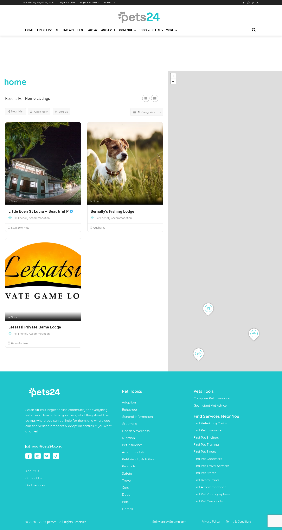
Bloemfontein (19, 343)
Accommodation (134, 452)
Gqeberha (99, 227)
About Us (32, 471)
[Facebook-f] (28, 456)
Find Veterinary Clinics (210, 423)
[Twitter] (47, 456)
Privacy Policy (211, 521)
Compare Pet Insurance (212, 398)
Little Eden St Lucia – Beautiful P (39, 211)
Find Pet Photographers (212, 494)
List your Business (89, 2)
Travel (127, 480)
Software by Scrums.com (169, 521)
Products (129, 466)
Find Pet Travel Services (212, 466)
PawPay (91, 30)
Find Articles (72, 30)
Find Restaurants (206, 480)
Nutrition (128, 438)
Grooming (129, 423)
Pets (125, 502)
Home (29, 30)
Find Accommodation (210, 487)
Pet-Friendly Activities (138, 459)
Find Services (47, 30)
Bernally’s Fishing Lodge (112, 211)
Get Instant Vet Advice (210, 405)
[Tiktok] (56, 456)
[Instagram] (37, 456)
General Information (137, 416)
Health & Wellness (136, 431)
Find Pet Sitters (205, 451)
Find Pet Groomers (208, 459)
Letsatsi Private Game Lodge (34, 327)
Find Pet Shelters (206, 437)
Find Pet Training (206, 444)
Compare (126, 30)
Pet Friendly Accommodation (31, 218)
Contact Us (109, 2)
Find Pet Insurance (208, 430)
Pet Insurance (132, 445)
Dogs (143, 30)
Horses (127, 509)
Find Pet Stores (205, 473)
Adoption (129, 402)
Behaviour (129, 409)
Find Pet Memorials (208, 501)
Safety (127, 473)
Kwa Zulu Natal (20, 227)
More (170, 30)
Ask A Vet (108, 30)
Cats (156, 30)
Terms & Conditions (238, 521)
